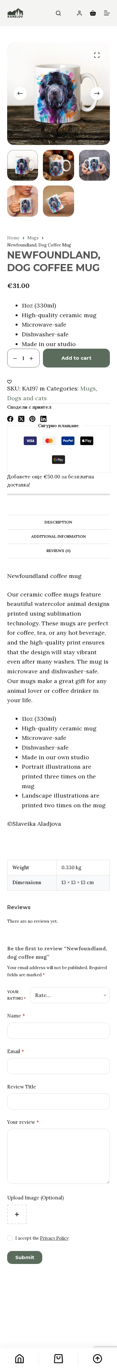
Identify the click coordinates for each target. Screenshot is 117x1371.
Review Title (21, 1087)
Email (15, 1051)
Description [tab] (58, 522)
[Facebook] (10, 419)
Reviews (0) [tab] (58, 550)
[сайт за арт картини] (15, 13)
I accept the (42, 1238)
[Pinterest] (32, 419)
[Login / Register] (79, 13)
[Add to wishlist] (9, 381)
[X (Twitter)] (21, 419)
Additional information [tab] (58, 536)
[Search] (58, 13)
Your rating (16, 995)
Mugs (88, 388)
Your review (23, 1122)
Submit (24, 1257)
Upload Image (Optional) (35, 1198)
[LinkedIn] (43, 419)
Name (16, 1016)
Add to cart (76, 358)
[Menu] (107, 13)
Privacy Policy (54, 1238)
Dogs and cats (27, 398)
